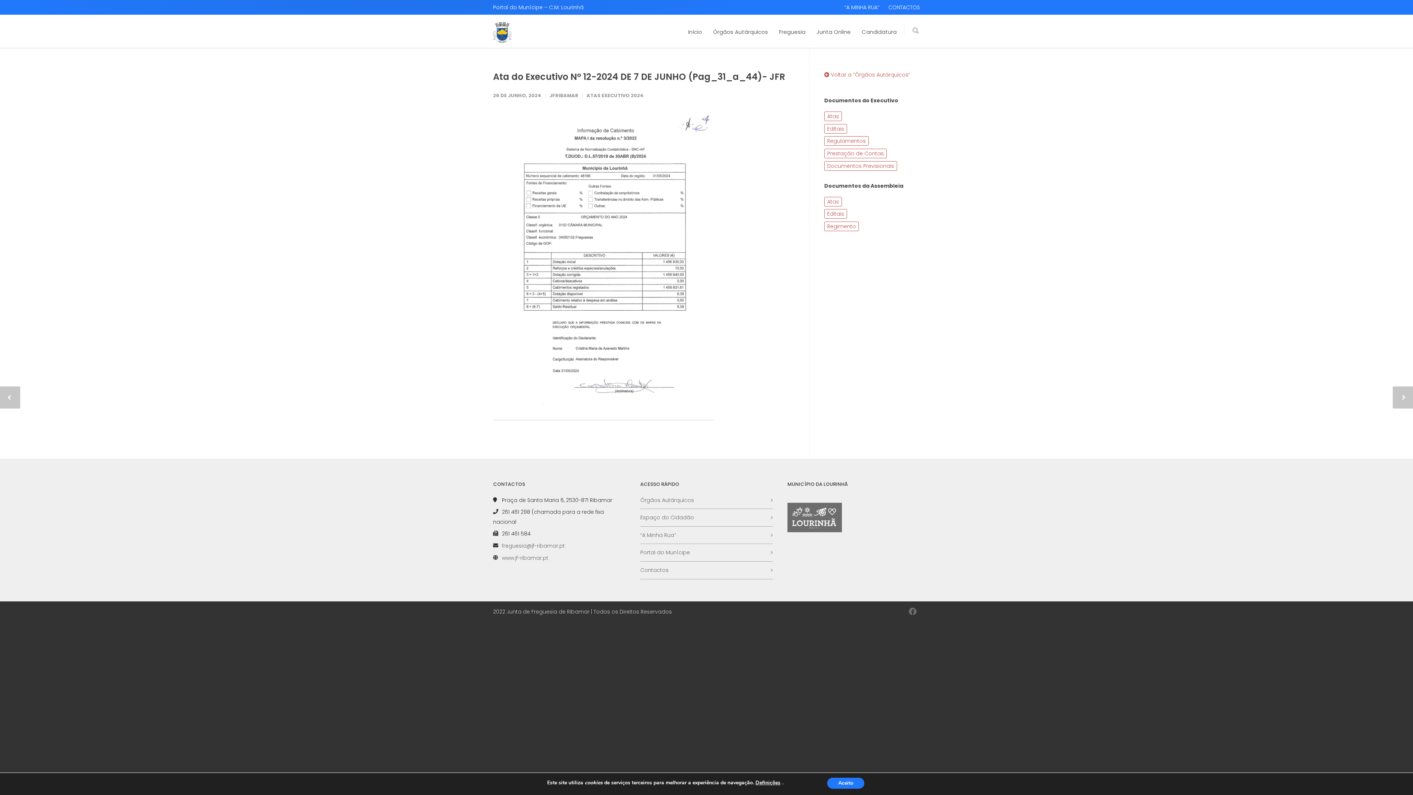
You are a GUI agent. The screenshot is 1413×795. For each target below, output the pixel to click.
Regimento (841, 226)
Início (695, 32)
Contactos (654, 570)
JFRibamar (563, 95)
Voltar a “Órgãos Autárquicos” (869, 74)
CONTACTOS (904, 7)
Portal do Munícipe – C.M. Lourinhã (538, 7)
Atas (833, 116)
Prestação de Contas (855, 153)
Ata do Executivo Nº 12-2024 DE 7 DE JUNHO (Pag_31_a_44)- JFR (639, 77)
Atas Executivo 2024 (615, 95)
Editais (835, 128)
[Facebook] (912, 611)
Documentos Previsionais (860, 166)
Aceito (845, 783)
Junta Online (834, 32)
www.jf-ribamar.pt (525, 558)
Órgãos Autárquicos (740, 32)
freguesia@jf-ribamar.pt (533, 546)
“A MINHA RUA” (861, 7)
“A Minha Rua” (658, 535)
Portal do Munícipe (665, 552)
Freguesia (792, 32)
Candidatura (879, 32)
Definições (767, 782)
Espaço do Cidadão (667, 517)
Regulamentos (846, 141)
